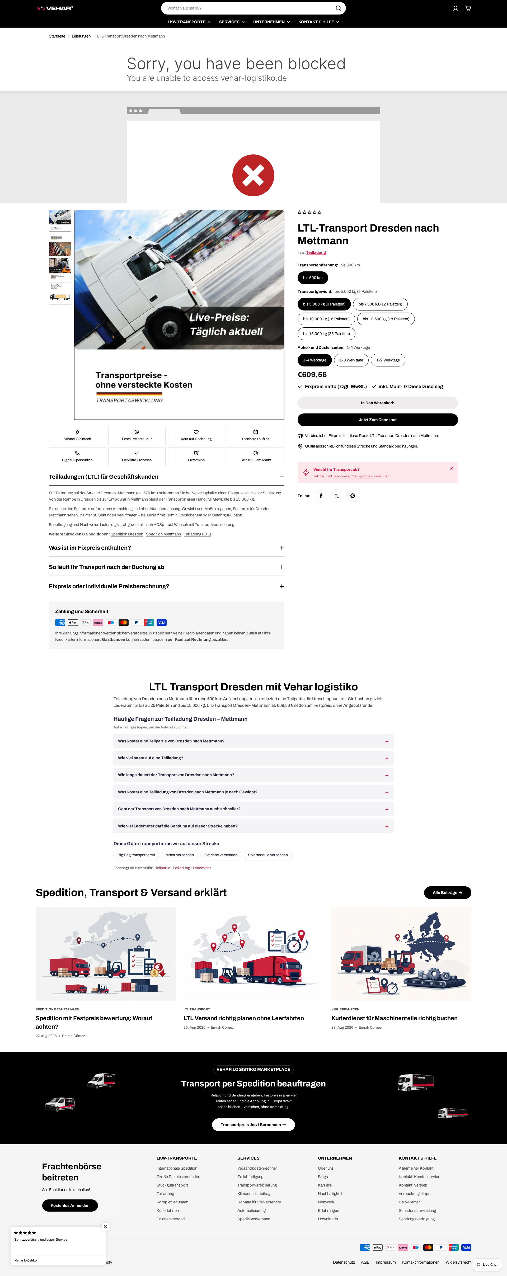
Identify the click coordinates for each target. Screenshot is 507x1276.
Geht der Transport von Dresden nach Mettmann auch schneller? (179, 809)
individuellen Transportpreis (353, 476)
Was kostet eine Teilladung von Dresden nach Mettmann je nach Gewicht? (187, 792)
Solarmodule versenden (268, 855)
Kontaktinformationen (420, 1262)
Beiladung (181, 868)
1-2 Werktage (388, 360)
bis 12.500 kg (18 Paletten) (386, 319)
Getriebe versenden (220, 855)
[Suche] (338, 8)
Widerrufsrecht (458, 1262)
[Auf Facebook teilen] (321, 495)
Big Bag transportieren (136, 855)
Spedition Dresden (127, 534)
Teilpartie (162, 868)
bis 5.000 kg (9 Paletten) (324, 304)
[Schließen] (452, 468)
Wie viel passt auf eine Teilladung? (150, 758)
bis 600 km (313, 278)
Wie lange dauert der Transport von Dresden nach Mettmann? (176, 775)
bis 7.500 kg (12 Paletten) (380, 304)
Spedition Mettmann (163, 534)
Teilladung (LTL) (197, 534)
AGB (365, 1262)
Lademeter (202, 868)
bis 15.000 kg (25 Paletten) (326, 334)
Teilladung (316, 252)
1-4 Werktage (314, 360)
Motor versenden (180, 855)
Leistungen (81, 36)
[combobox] (253, 8)
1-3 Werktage (351, 360)
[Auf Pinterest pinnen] (352, 495)
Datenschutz (344, 1262)
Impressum (386, 1262)
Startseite (57, 36)
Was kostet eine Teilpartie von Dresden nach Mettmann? (171, 741)
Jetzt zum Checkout (378, 420)
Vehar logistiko (62, 1262)
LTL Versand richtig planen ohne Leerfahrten (244, 1018)
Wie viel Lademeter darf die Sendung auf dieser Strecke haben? (178, 826)
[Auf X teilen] (337, 495)
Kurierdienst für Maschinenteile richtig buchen (394, 1018)
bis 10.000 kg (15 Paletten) (326, 319)
